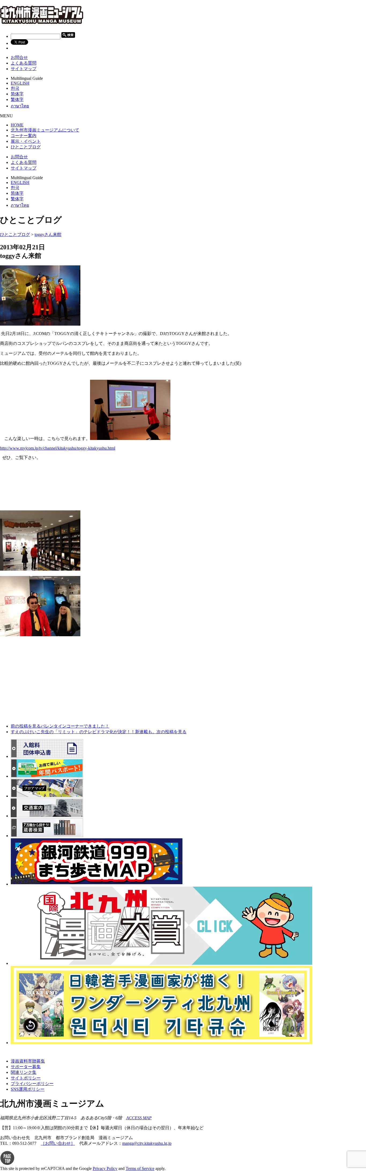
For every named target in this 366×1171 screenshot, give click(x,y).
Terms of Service (140, 1168)
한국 (15, 88)
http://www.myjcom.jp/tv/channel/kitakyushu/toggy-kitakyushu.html (57, 448)
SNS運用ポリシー (27, 1089)
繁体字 (17, 99)
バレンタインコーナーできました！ (60, 726)
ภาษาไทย (20, 106)
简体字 (17, 94)
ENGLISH (20, 83)
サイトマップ (23, 68)
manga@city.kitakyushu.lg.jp (146, 1143)
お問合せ (19, 57)
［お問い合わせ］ (58, 1143)
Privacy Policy (105, 1168)
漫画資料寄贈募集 (28, 1061)
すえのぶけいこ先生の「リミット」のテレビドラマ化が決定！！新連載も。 (98, 731)
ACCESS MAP (139, 1118)
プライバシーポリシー (32, 1083)
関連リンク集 (23, 1072)
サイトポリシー (26, 1078)
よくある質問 (23, 63)
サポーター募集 (26, 1066)
